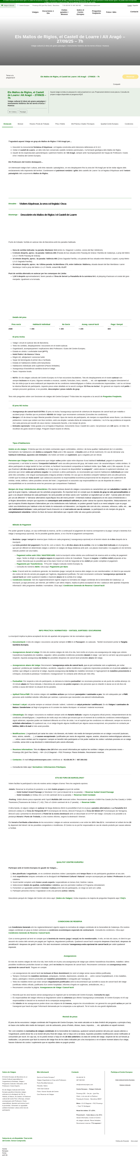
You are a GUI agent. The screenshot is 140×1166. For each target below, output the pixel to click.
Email (115, 91)
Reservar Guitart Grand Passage (99, 792)
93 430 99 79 (68, 5)
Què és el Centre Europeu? (46, 1077)
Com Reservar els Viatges (45, 1094)
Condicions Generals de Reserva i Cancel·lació (84, 586)
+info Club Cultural (43, 1088)
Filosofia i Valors (42, 1086)
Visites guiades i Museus (64, 12)
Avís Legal (134, 1141)
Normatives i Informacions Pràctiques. (49, 767)
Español (135, 5)
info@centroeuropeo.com (92, 5)
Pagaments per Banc (59, 567)
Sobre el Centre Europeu (80, 12)
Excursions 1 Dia (48, 12)
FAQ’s (123, 898)
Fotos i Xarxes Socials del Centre (48, 1091)
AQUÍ (81, 94)
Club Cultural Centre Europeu (125, 1080)
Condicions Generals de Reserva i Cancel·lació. (29, 933)
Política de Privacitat (122, 1141)
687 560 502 (77, 5)
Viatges (35, 12)
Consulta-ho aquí (101, 995)
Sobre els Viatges (64, 898)
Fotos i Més (111, 12)
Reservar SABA (88, 802)
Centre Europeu (24, 5)
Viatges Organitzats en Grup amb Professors (51, 1080)
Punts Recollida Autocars (45, 1083)
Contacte (134, 12)
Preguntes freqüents (96, 12)
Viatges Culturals (9, 5)
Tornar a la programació (10, 77)
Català (129, 5)
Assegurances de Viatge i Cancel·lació (57, 987)
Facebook (116, 88)
